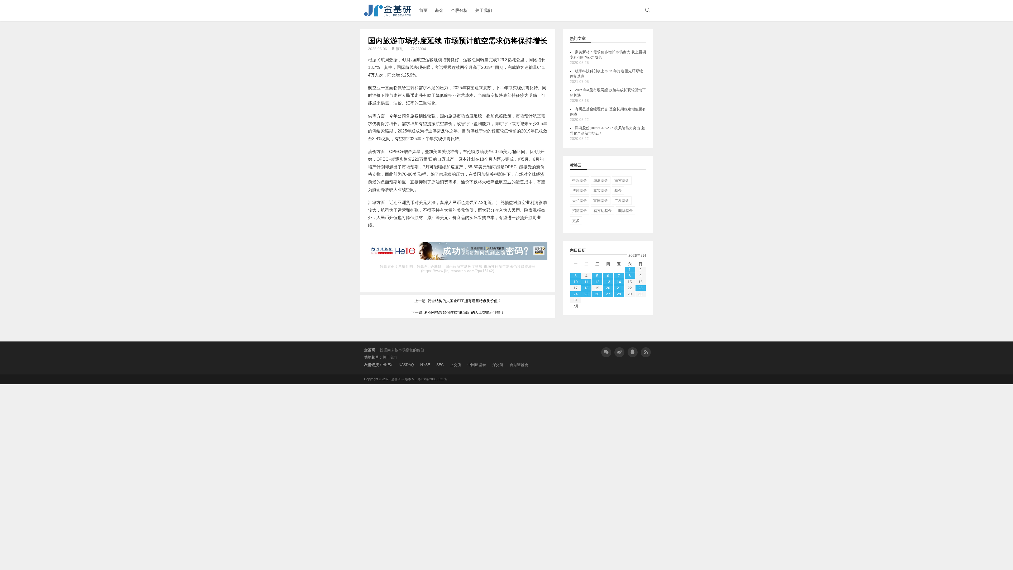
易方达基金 (602, 210)
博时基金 (579, 190)
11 (586, 282)
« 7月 (574, 306)
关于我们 (483, 10)
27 (608, 294)
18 (586, 288)
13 (608, 282)
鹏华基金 (625, 210)
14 (619, 282)
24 (576, 294)
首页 (423, 10)
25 (586, 294)
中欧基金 (579, 180)
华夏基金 (600, 180)
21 (619, 288)
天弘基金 (579, 200)
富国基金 (600, 200)
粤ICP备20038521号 (432, 379)
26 (597, 294)
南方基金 (621, 180)
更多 (576, 220)
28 (619, 294)
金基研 (437, 267)
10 (576, 282)
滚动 (399, 49)
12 (597, 282)
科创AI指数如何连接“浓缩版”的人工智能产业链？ (464, 312)
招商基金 (579, 210)
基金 (439, 10)
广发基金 (621, 200)
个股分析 (459, 10)
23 (640, 288)
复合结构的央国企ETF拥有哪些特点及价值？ (464, 301)
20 (608, 288)
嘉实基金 (600, 190)
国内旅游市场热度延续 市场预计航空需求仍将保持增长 (457, 41)
